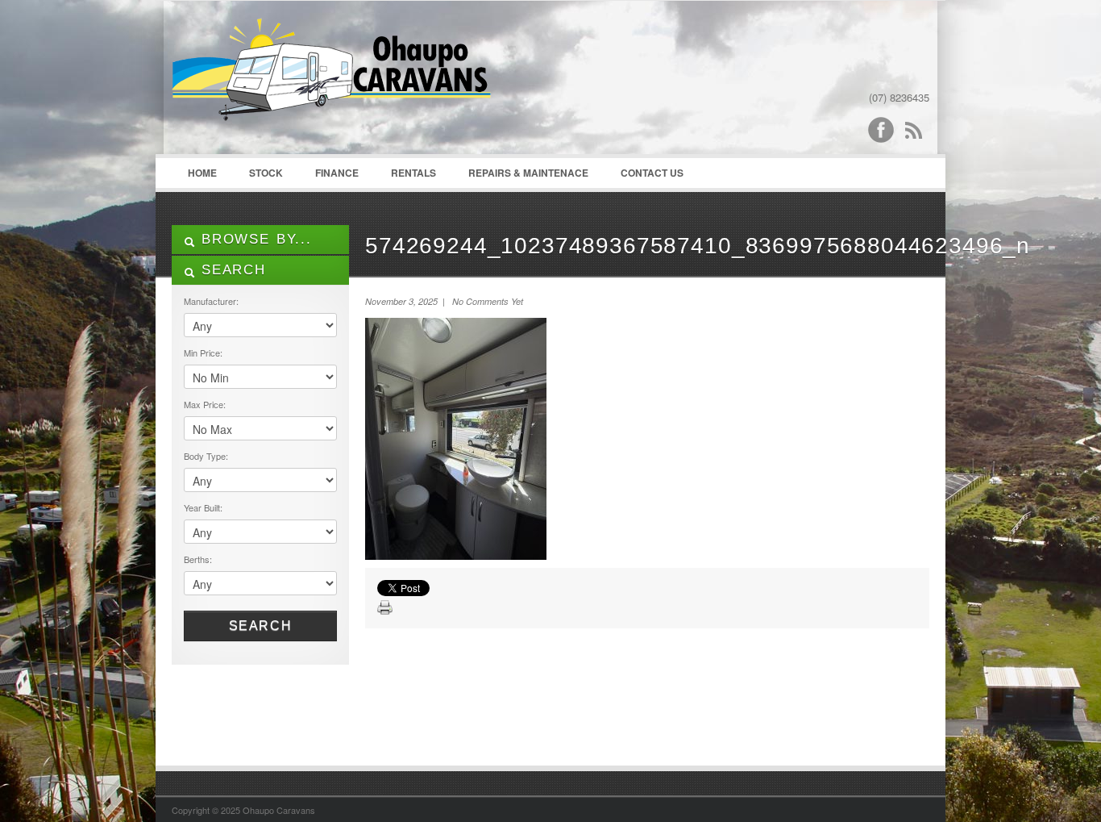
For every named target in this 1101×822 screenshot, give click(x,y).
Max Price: (205, 404)
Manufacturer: (211, 300)
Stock (266, 172)
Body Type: (206, 455)
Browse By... (253, 239)
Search (261, 625)
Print (385, 608)
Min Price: (203, 352)
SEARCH (230, 269)
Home (202, 172)
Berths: (198, 559)
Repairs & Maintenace (528, 172)
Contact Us (652, 172)
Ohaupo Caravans (332, 81)
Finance (337, 172)
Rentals (413, 172)
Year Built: (203, 507)
